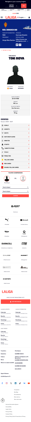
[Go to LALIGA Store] (15, 13)
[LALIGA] (11, 17)
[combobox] (15, 187)
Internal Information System (12, 404)
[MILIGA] (28, 17)
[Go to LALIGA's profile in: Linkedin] (15, 383)
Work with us (17, 396)
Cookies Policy (9, 414)
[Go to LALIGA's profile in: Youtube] (28, 383)
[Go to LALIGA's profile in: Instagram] (6, 383)
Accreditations (17, 394)
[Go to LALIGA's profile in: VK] (24, 383)
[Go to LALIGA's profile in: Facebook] (2, 383)
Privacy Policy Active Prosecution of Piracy (15, 416)
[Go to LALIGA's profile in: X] (17, 45)
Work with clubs (17, 399)
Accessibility (8, 406)
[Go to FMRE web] (7, 400)
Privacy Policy (9, 411)
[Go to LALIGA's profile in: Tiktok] (20, 383)
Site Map (16, 392)
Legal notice (8, 409)
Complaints (16, 389)
